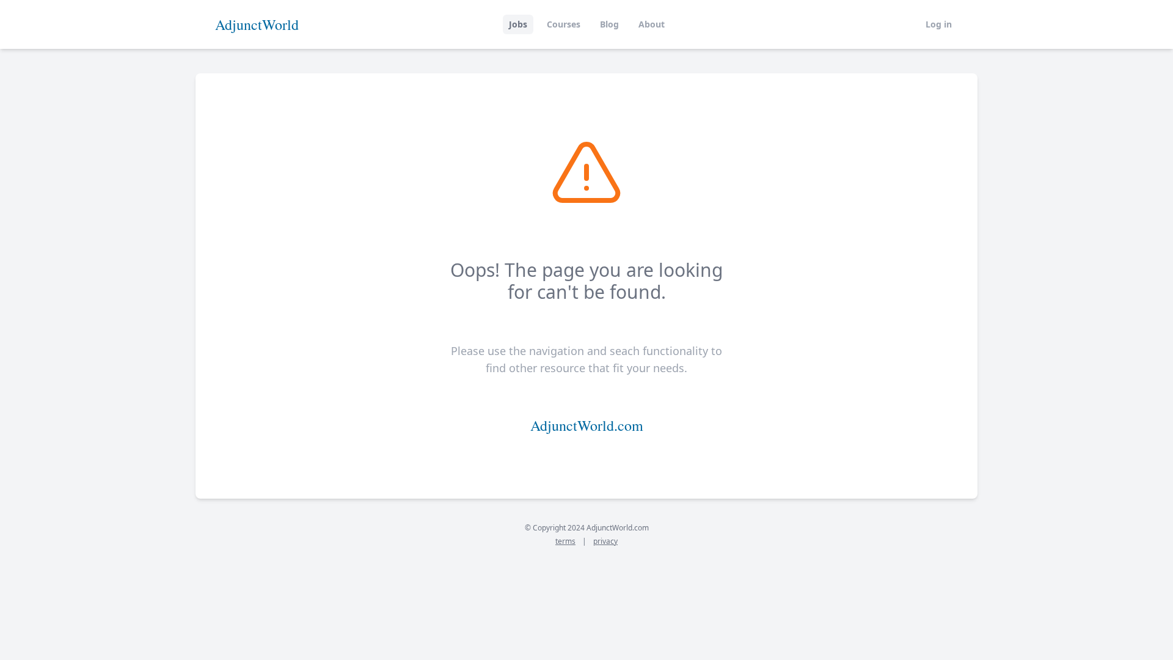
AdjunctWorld (257, 24)
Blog (609, 24)
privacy (605, 541)
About (651, 24)
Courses (563, 24)
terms (565, 541)
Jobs (518, 24)
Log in (939, 24)
